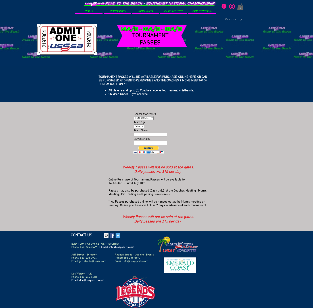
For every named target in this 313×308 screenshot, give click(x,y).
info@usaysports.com (121, 247)
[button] (117, 10)
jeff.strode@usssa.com (92, 261)
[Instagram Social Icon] (106, 235)
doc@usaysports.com (91, 280)
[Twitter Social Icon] (118, 235)
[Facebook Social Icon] (112, 235)
